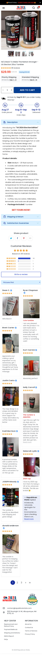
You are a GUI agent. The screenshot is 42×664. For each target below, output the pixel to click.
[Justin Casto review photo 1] (10, 396)
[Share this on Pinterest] (23, 238)
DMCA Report (9, 636)
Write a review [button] (21, 274)
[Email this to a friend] (30, 238)
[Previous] (3, 30)
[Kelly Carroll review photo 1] (31, 403)
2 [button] (17, 582)
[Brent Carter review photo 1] (10, 343)
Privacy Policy (30, 634)
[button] (6, 68)
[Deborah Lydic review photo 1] (31, 467)
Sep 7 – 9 (13, 80)
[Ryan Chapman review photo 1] (31, 308)
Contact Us (29, 627)
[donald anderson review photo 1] (10, 544)
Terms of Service (31, 631)
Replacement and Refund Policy (10, 625)
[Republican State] (21, 7)
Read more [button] (27, 442)
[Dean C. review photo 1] (10, 306)
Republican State (23, 650)
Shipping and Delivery (12, 633)
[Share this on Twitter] (11, 238)
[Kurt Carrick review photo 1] (31, 365)
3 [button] (21, 582)
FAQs (6, 639)
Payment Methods (10, 629)
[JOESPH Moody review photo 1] (10, 497)
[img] (7, 293)
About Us (28, 624)
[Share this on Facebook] (17, 238)
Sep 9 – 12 (33, 80)
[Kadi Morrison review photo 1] (10, 447)
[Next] (39, 30)
